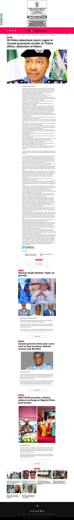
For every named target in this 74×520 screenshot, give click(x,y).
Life (47, 35)
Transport (23, 35)
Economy (29, 35)
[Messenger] (1, 24)
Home (19, 35)
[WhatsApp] (1, 19)
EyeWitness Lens (53, 35)
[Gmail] (1, 22)
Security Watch (35, 35)
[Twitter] (1, 17)
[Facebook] (1, 14)
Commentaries (42, 35)
